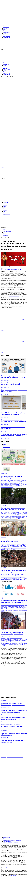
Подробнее (13, 875)
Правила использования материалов (12, 840)
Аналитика (6, 27)
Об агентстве (6, 837)
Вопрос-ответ (6, 36)
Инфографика (6, 32)
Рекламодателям (7, 841)
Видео (5, 30)
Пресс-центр (6, 37)
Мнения (5, 28)
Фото (4, 29)
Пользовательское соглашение (10, 842)
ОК (1, 876)
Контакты (5, 838)
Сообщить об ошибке (17, 757)
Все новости (4, 744)
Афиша (5, 33)
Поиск (2, 167)
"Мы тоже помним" (14, 296)
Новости (5, 25)
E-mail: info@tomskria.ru (6, 757)
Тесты (4, 34)
